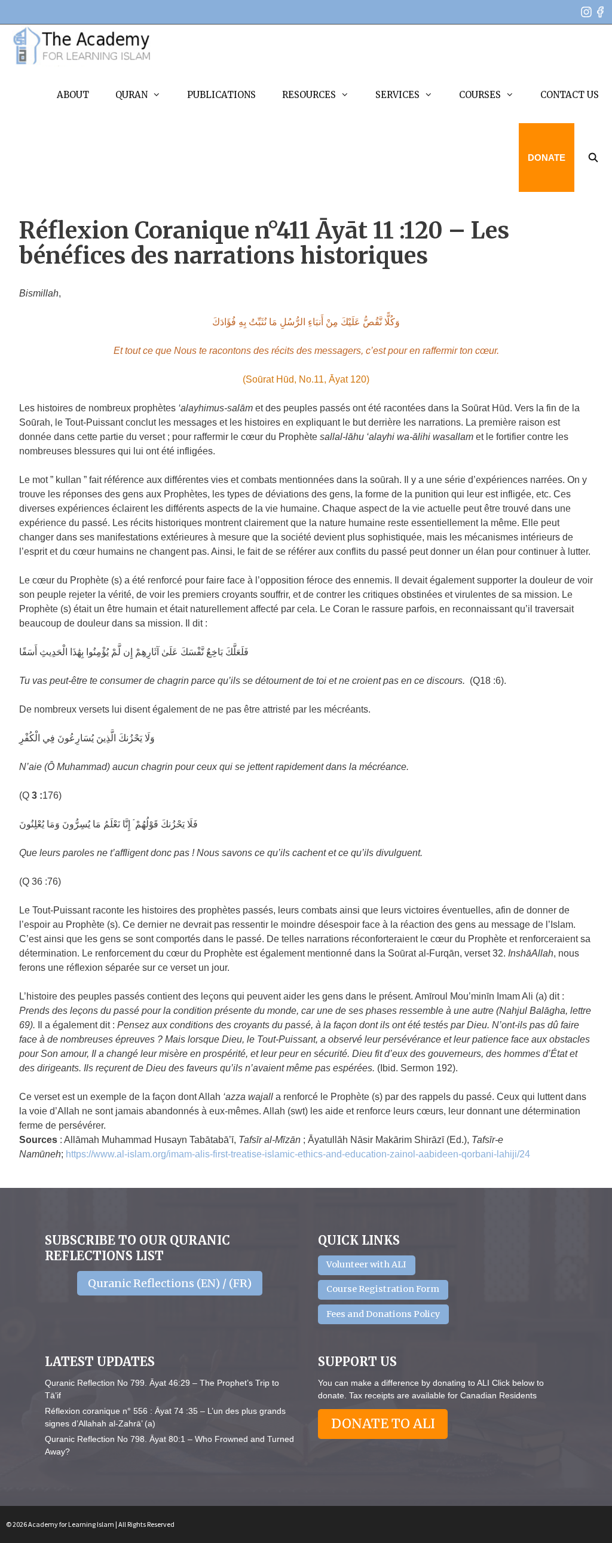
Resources (309, 94)
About (73, 94)
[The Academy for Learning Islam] (82, 45)
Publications (221, 94)
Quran (131, 94)
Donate (546, 157)
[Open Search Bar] (593, 157)
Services (397, 94)
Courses (480, 94)
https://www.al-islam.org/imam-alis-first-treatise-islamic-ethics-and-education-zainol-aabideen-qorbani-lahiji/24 (298, 1154)
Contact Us (569, 94)
